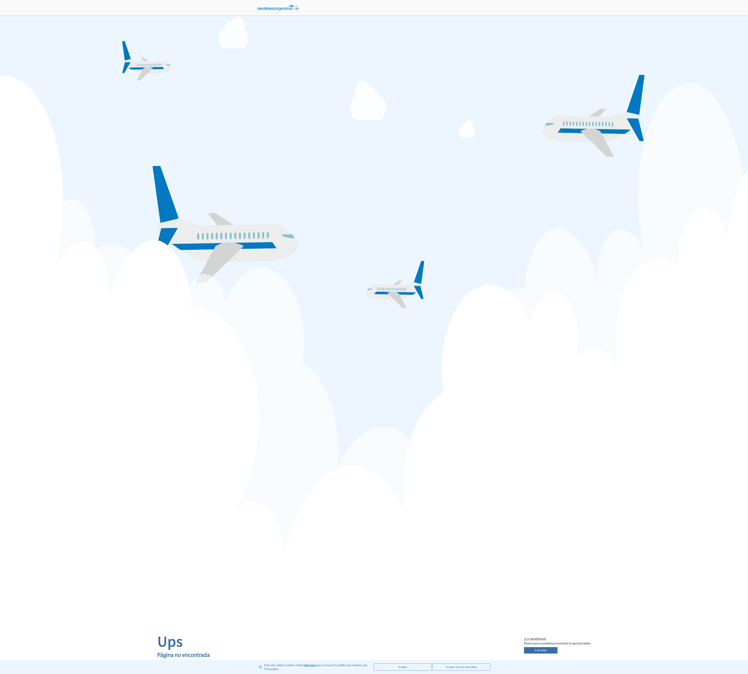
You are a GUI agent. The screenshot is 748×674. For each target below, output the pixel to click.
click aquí (309, 665)
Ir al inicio (541, 650)
